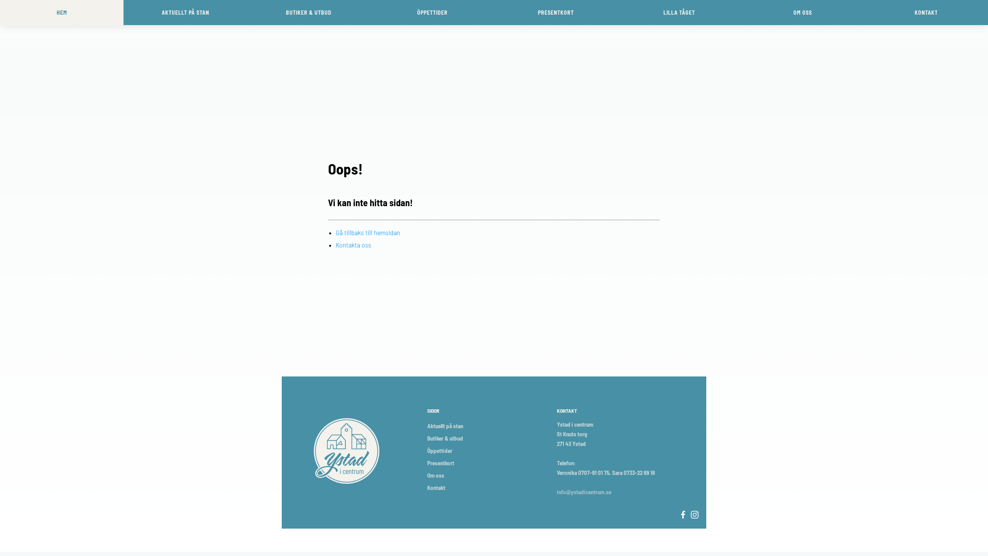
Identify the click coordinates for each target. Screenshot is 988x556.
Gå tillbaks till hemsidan (368, 232)
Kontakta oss (353, 245)
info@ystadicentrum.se (584, 491)
